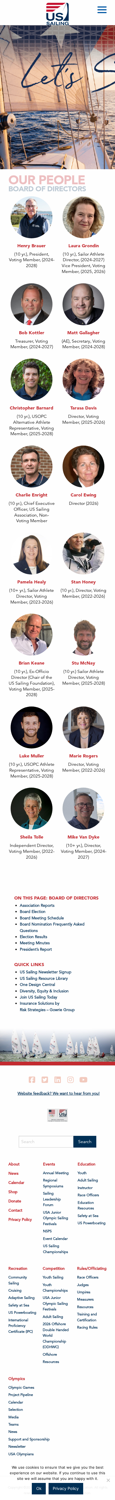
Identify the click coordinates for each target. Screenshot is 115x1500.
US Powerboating (92, 1223)
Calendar (16, 1182)
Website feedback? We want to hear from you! (59, 1093)
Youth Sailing (53, 1277)
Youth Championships (55, 1288)
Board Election (32, 911)
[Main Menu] (103, 10)
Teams (13, 1424)
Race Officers (88, 1195)
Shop (13, 1191)
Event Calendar (55, 1239)
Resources (51, 1362)
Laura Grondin (83, 245)
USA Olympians (21, 1454)
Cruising (14, 1290)
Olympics (16, 1378)
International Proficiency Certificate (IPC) (20, 1326)
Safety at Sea (88, 1216)
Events (49, 1164)
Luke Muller (31, 756)
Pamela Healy (31, 582)
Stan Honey (83, 582)
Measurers (85, 1299)
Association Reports (37, 905)
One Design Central (38, 984)
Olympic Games (21, 1387)
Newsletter (16, 1446)
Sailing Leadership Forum (52, 1199)
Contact (15, 1210)
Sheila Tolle (31, 837)
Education (86, 1164)
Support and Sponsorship (29, 1439)
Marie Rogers (83, 756)
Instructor (85, 1188)
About (14, 1164)
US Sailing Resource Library (44, 978)
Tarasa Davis (83, 408)
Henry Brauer (31, 245)
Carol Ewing (83, 495)
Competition (54, 1268)
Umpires (83, 1292)
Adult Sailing (88, 1180)
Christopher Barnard (31, 408)
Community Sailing (17, 1280)
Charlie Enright (31, 495)
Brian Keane (31, 663)
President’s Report (36, 949)
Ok (39, 1488)
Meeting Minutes (35, 942)
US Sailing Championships (55, 1249)
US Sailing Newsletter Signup (45, 971)
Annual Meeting (56, 1173)
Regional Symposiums (53, 1183)
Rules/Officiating (92, 1268)
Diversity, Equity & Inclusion (44, 990)
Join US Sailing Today (38, 997)
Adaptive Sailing (21, 1298)
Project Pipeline (20, 1395)
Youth (82, 1173)
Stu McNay (83, 663)
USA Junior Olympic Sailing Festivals (55, 1218)
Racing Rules (87, 1327)
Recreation (17, 1268)
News (13, 1173)
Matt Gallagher (83, 332)
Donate (14, 1201)
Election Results (33, 936)
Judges (83, 1285)
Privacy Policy (20, 1219)
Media (13, 1417)
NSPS (47, 1231)
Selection (15, 1409)
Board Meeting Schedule (42, 917)
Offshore (50, 1354)
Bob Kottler (31, 332)
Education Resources (86, 1205)
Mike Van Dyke (83, 837)
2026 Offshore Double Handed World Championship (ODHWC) (56, 1335)
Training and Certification (87, 1317)
